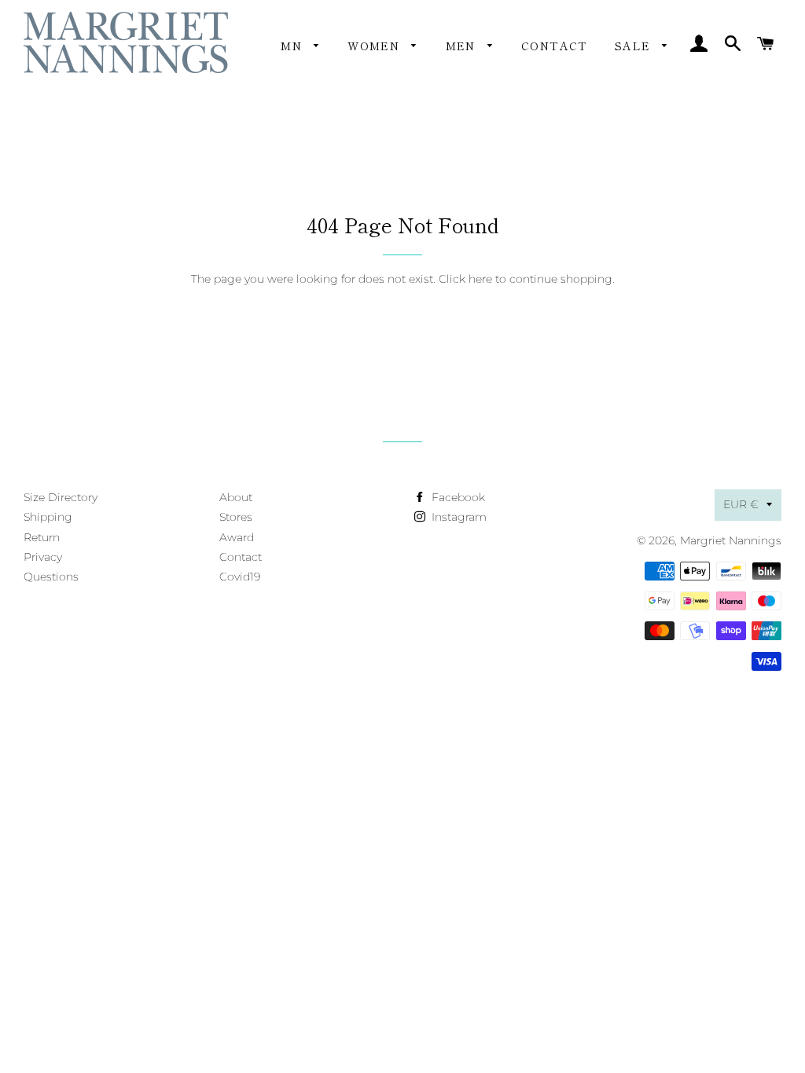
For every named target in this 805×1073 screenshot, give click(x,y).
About (235, 497)
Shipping (48, 517)
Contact (554, 45)
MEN (463, 45)
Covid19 (239, 576)
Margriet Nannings (730, 540)
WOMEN (375, 45)
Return (42, 537)
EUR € (741, 504)
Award (236, 537)
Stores (235, 517)
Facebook (456, 497)
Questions (51, 576)
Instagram (457, 517)
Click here (465, 279)
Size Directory (60, 497)
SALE (635, 45)
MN (293, 45)
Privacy (43, 557)
